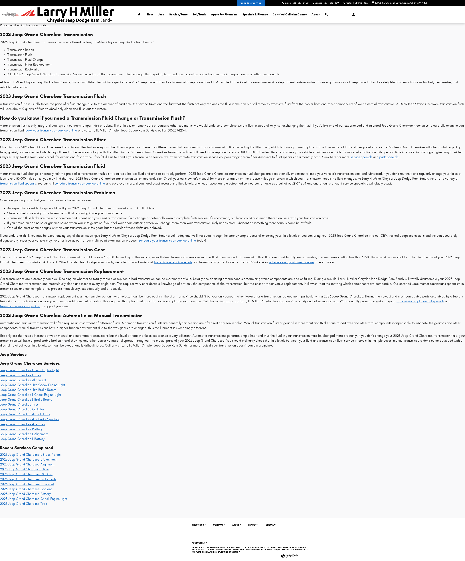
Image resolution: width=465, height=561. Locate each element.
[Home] (10, 14)
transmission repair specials (173, 262)
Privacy (252, 524)
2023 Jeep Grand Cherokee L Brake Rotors (30, 455)
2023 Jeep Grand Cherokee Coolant (26, 489)
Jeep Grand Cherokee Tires (19, 404)
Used (161, 14)
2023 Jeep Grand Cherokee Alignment (27, 464)
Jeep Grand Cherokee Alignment (23, 380)
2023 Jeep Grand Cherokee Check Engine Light (33, 499)
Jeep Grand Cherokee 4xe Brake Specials (29, 419)
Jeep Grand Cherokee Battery (21, 429)
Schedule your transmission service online (167, 240)
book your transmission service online (51, 130)
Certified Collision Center (290, 14)
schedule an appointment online (291, 262)
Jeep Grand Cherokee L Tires (20, 375)
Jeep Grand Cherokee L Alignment (24, 434)
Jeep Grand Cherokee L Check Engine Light (30, 395)
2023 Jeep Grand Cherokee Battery (25, 494)
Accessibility (251, 547)
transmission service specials (20, 306)
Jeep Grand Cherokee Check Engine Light (29, 370)
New (150, 14)
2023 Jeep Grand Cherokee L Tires (24, 469)
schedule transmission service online (80, 183)
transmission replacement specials (420, 301)
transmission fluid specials (18, 183)
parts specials (388, 157)
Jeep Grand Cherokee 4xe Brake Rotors (28, 390)
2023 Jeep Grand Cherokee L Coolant (27, 484)
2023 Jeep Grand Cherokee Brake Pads (28, 479)
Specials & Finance (255, 14)
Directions (198, 524)
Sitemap (270, 524)
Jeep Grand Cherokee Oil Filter (22, 409)
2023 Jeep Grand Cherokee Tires (23, 504)
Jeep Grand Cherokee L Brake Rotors (26, 400)
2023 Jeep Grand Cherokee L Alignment (28, 459)
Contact (218, 524)
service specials (361, 157)
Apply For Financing (224, 14)
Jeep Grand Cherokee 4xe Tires (22, 424)
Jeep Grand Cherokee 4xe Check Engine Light (32, 385)
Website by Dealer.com (289, 556)
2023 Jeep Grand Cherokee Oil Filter (26, 474)
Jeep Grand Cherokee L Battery (22, 439)
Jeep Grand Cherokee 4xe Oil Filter (25, 414)
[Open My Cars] (353, 14)
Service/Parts (178, 14)
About (316, 14)
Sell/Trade (199, 14)
